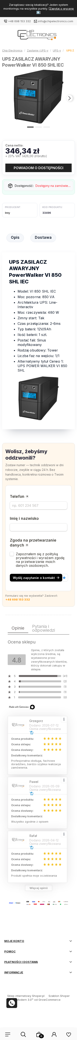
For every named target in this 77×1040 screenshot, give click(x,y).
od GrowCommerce (47, 999)
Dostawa (43, 237)
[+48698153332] (12, 1003)
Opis (15, 237)
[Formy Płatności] (38, 902)
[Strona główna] (38, 36)
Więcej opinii (39, 888)
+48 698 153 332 (19, 21)
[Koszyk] (39, 1034)
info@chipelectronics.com (55, 21)
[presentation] (7, 98)
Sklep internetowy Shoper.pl (25, 996)
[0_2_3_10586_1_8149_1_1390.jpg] (38, 96)
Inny (7, 212)
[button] (30, 126)
